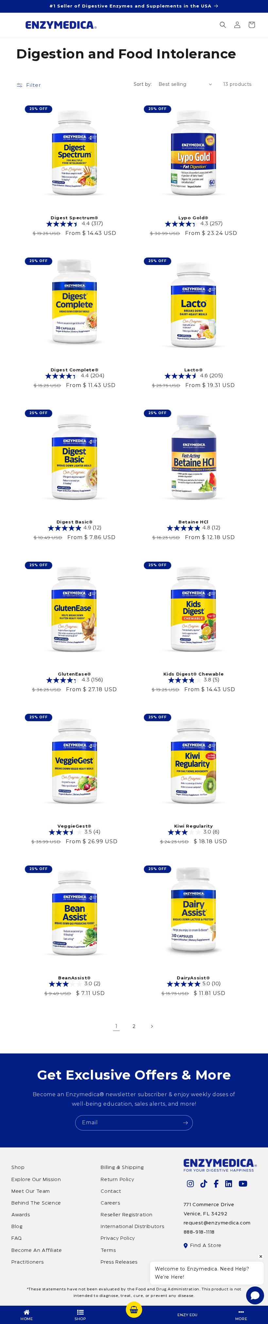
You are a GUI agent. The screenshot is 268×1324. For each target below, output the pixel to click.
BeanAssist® (74, 977)
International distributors (132, 1227)
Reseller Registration (127, 1215)
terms (108, 1251)
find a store (206, 1246)
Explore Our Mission (36, 1180)
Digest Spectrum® (74, 217)
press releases (119, 1262)
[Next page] (151, 1026)
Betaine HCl (193, 521)
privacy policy (118, 1238)
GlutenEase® (74, 674)
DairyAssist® (193, 977)
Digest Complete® (75, 369)
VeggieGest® (75, 826)
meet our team (30, 1191)
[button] (223, 25)
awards (20, 1215)
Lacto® (193, 369)
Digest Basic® (75, 521)
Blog (16, 1227)
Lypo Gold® (193, 217)
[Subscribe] (185, 1122)
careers (110, 1203)
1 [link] (116, 1026)
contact (111, 1191)
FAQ (16, 1238)
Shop (18, 1168)
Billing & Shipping (122, 1168)
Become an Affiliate (36, 1251)
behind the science (36, 1203)
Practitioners (27, 1262)
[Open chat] (255, 1295)
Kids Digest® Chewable (193, 674)
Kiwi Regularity (193, 826)
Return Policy (117, 1180)
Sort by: (143, 84)
